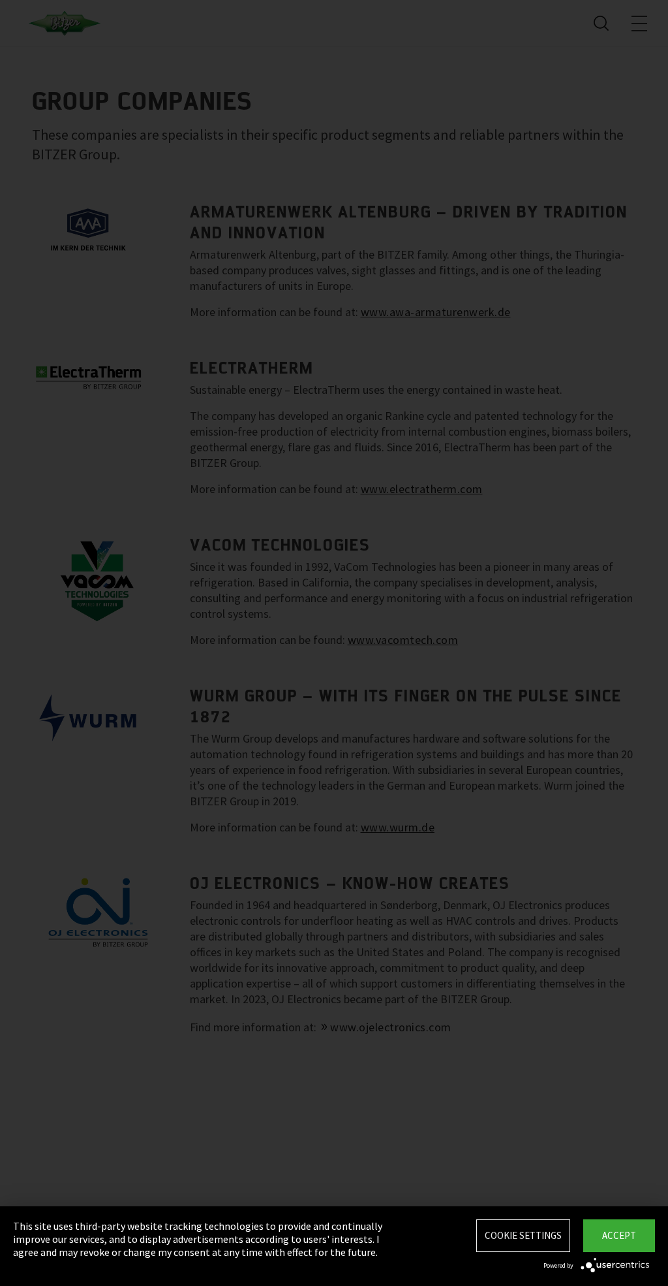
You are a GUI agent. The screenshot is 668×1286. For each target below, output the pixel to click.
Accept (619, 1235)
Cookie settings (523, 1235)
